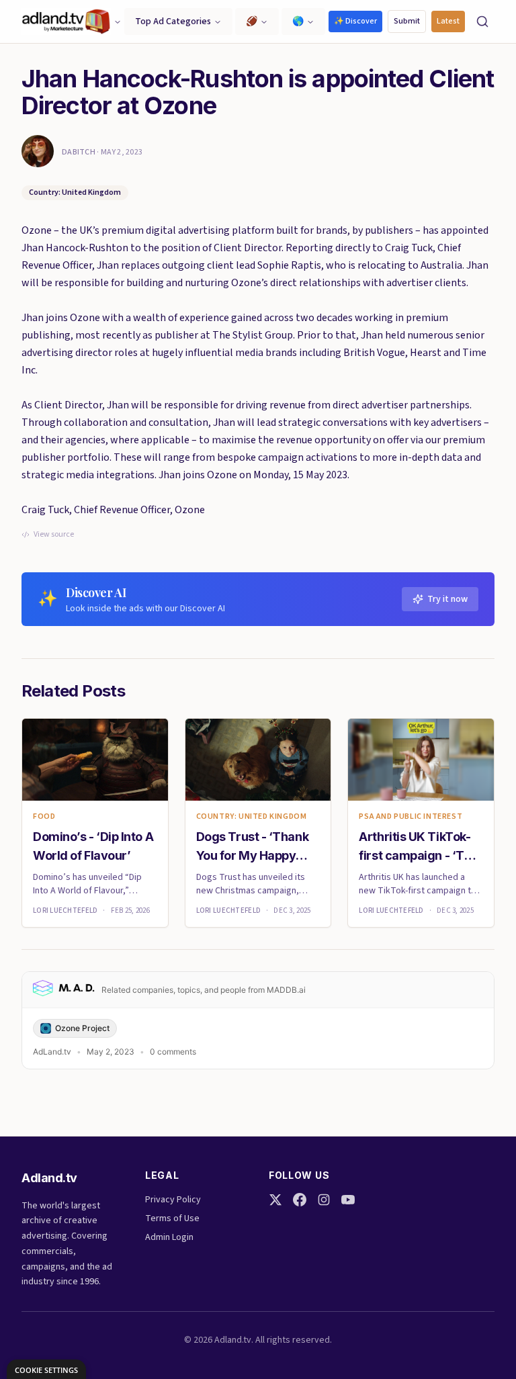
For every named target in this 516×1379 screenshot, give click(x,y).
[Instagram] (324, 1199)
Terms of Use (172, 1218)
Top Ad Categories (173, 21)
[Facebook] (299, 1199)
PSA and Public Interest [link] (410, 816)
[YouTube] (348, 1199)
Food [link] (44, 816)
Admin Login (169, 1237)
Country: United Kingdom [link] (251, 816)
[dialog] (46, 1369)
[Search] (482, 21)
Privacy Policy (173, 1199)
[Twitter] (275, 1199)
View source (54, 534)
